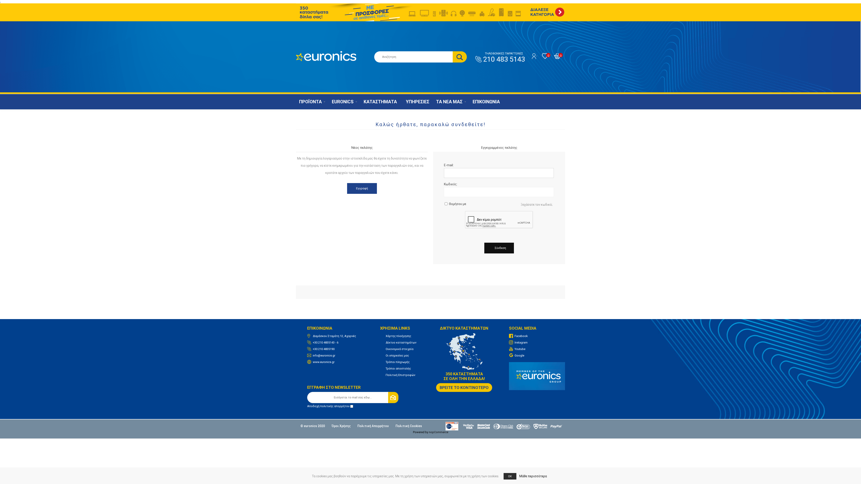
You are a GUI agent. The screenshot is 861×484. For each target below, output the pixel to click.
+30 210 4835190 (324, 349)
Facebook (521, 336)
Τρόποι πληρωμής (398, 362)
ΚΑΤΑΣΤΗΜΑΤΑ (380, 101)
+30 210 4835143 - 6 (325, 342)
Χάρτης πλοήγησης (398, 336)
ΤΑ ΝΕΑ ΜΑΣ (449, 101)
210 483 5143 (504, 57)
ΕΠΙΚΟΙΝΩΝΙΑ (486, 101)
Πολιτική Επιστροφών (400, 375)
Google (519, 355)
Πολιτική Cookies (409, 426)
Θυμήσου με (457, 204)
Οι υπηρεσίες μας (397, 355)
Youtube (520, 349)
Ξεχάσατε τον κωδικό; (536, 204)
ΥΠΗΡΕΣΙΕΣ (417, 101)
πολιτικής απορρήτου (335, 406)
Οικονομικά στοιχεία (399, 349)
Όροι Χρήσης (341, 426)
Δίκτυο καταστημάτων (401, 342)
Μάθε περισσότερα (533, 476)
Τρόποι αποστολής (398, 368)
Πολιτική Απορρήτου (373, 426)
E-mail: (449, 165)
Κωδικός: (450, 184)
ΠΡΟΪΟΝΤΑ (310, 101)
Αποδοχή (328, 406)
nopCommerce (438, 432)
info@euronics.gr (324, 355)
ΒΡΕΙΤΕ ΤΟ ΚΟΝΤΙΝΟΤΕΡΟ (464, 387)
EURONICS (343, 101)
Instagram (521, 342)
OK (510, 476)
